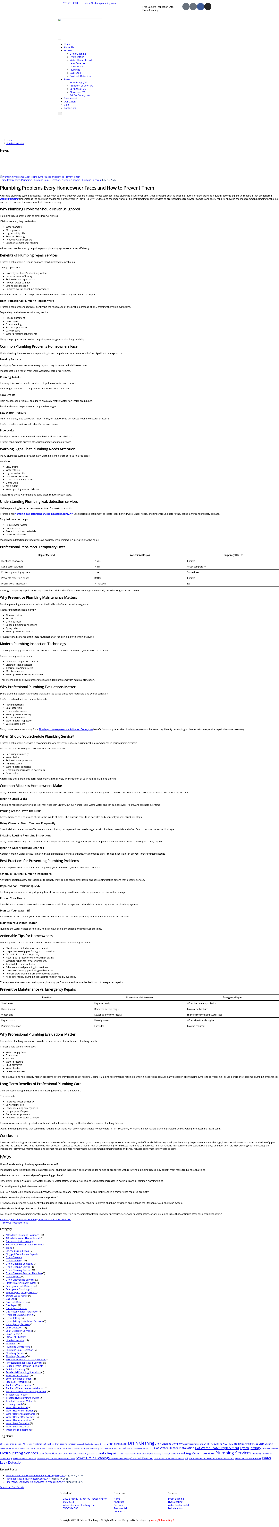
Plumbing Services (91, 180)
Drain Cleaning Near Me (218, 1443)
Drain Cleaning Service (18, 1267)
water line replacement (18, 1429)
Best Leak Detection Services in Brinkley (90, 1444)
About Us (69, 47)
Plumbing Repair (70, 180)
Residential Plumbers (67, 1459)
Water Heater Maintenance (20, 1413)
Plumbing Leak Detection (46, 180)
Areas (67, 79)
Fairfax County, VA (80, 95)
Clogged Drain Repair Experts (22, 1254)
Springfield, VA (78, 88)
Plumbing (75, 69)
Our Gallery (70, 101)
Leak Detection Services (19, 1330)
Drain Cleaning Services (19, 1270)
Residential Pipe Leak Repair (48, 1459)
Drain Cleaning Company (19, 1263)
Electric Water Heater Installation (43, 1448)
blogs (9, 1247)
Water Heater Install (81, 60)
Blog (66, 104)
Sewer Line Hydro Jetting (120, 1458)
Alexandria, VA (77, 92)
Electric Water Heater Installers (68, 1448)
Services (68, 50)
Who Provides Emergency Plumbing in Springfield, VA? (35, 1475)
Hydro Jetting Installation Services (24, 1321)
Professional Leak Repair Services (24, 1362)
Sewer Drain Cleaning (17, 1375)
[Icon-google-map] (186, 6)
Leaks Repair (77, 66)
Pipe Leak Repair (145, 1453)
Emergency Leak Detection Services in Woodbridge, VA (35, 1481)
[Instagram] (207, 6)
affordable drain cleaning (11, 1444)
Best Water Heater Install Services (24, 1244)
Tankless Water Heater (18, 1385)
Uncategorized (14, 1404)
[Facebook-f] (200, 6)
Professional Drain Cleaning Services (26, 1359)
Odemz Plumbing (9, 198)
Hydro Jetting (77, 56)
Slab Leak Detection (16, 1381)
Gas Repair (12, 1305)
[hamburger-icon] (59, 39)
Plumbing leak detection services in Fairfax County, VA (43, 513)
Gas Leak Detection (80, 76)
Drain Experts (13, 1276)
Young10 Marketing (162, 1520)
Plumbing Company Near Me (165, 1454)
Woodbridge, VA (78, 82)
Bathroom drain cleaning (19, 1241)
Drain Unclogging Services (20, 1279)
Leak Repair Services (89, 1454)
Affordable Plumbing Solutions (22, 1235)
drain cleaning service (246, 1443)
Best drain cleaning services (62, 1444)
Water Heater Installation (20, 1410)
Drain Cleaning (78, 53)
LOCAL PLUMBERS (16, 1337)
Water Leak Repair (16, 1426)
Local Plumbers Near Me (127, 1454)
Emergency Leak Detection (20, 1286)
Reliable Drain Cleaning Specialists (24, 1365)
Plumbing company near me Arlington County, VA (66, 729)
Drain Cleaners (14, 1257)
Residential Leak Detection (24, 1458)
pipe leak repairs (15, 143)
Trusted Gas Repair (16, 1394)
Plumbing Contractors (18, 1346)
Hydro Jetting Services (18, 1324)
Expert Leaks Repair (17, 1295)
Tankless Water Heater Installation (25, 1388)
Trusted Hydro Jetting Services (22, 1397)
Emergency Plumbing (17, 1289)
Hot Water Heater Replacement (217, 1448)
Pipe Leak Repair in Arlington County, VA (28, 1478)
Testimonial (70, 98)
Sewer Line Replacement (19, 1378)
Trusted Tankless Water (19, 1401)
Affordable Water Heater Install (23, 1238)
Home (67, 44)
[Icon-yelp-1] (193, 6)
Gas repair (75, 72)
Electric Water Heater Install (21, 1282)
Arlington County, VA (81, 85)
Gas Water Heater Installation (22, 1311)
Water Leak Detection (59, 1219)
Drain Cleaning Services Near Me (24, 1273)
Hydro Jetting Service (269, 1448)
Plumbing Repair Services (14, 1219)
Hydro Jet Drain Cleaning (19, 1314)
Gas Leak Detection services (131, 1448)
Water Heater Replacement (20, 1417)
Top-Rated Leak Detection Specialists (26, 1391)
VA (186, 1458)
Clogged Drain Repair (17, 1251)
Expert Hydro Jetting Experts (21, 1292)
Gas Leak (11, 1298)
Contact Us (70, 108)
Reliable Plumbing (15, 1369)
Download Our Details (12, 1487)
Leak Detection (78, 63)
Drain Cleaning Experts (193, 1444)
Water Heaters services (18, 1420)
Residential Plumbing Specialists (23, 1372)
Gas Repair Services (16, 1308)
